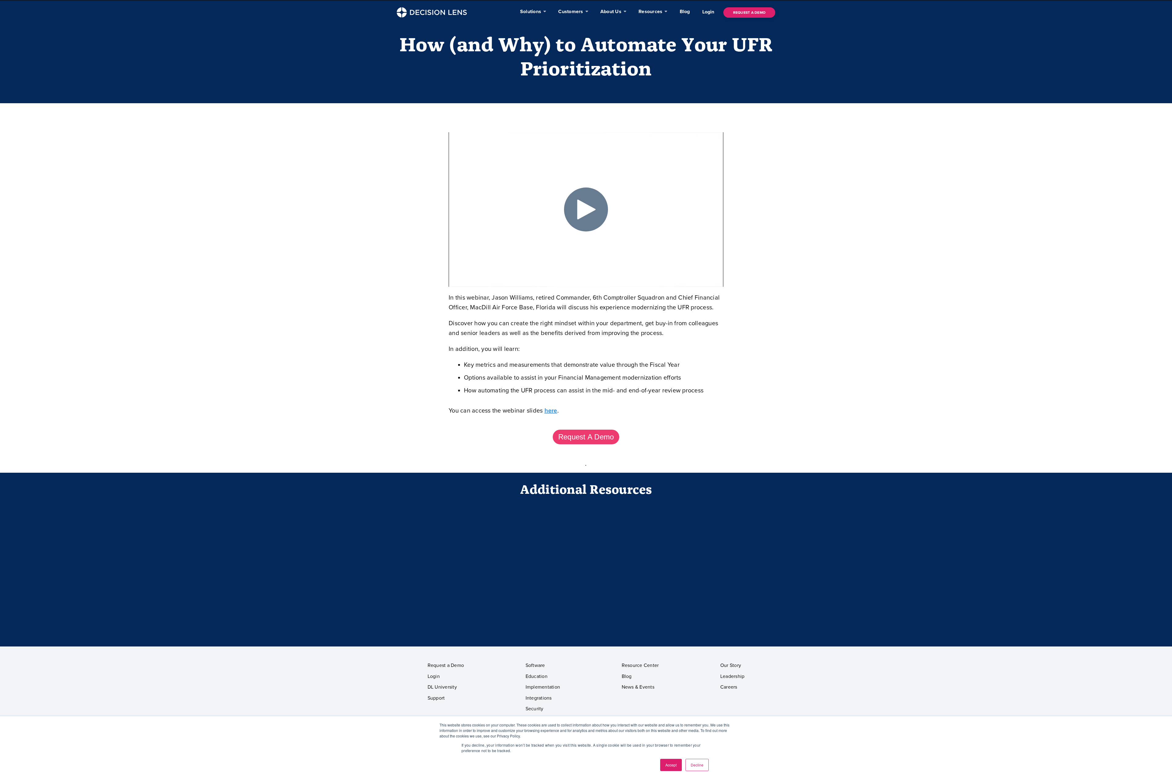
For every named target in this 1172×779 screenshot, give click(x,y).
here (550, 410)
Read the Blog (460, 619)
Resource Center (640, 665)
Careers (728, 687)
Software (535, 665)
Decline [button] (697, 764)
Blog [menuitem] (685, 12)
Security (535, 709)
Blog (627, 676)
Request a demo (749, 12)
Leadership (732, 676)
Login (708, 12)
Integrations (539, 698)
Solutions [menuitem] (530, 12)
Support (436, 698)
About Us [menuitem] (610, 12)
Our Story (730, 665)
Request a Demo (446, 665)
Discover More (586, 619)
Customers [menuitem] (570, 12)
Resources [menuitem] (650, 12)
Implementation (543, 687)
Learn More (712, 619)
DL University (442, 687)
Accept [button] (671, 764)
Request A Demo (586, 437)
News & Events (638, 687)
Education (537, 676)
